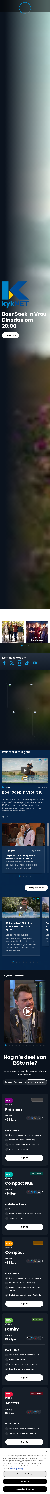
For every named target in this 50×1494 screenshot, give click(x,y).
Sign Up (24, 1157)
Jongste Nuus (36, 887)
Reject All (25, 1481)
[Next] (43, 1011)
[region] (25, 1471)
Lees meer (10, 335)
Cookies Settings (25, 1474)
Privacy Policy (16, 1468)
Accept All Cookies (25, 1489)
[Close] (47, 1452)
